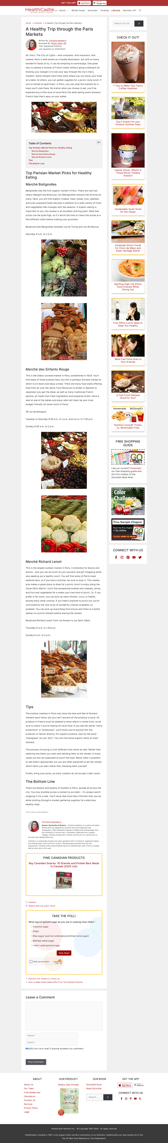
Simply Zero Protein (68, 1084)
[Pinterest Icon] (128, 557)
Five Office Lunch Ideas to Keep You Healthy (128, 324)
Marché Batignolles (40, 151)
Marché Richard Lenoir (42, 157)
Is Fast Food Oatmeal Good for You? (128, 396)
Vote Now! (64, 953)
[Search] (138, 24)
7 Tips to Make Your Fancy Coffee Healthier (128, 87)
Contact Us (29, 1100)
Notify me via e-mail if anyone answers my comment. (55, 1048)
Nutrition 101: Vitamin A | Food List (44, 979)
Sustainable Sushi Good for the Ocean (128, 210)
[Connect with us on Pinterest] (131, 1099)
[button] (139, 10)
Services (28, 1104)
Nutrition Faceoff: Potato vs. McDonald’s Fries (128, 426)
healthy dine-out (35, 906)
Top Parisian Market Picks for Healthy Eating (50, 148)
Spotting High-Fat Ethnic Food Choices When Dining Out (128, 287)
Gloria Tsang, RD (58, 43)
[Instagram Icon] (122, 557)
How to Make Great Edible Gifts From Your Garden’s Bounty (55, 982)
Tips (31, 160)
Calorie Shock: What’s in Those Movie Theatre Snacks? (127, 173)
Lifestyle (32, 902)
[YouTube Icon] (134, 557)
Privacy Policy (31, 1108)
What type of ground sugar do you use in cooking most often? (61, 922)
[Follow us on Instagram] (126, 1099)
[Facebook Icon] (116, 557)
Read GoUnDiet (94, 1088)
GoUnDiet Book (94, 1084)
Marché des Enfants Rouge (43, 154)
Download (135, 468)
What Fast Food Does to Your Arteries (128, 360)
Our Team (29, 1088)
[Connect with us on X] (140, 1099)
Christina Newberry (57, 40)
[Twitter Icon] (140, 557)
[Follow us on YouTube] (135, 1099)
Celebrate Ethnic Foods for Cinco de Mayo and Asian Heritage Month (128, 248)
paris (46, 906)
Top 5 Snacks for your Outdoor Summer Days (128, 123)
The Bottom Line (36, 163)
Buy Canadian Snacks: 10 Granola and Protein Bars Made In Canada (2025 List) (64, 865)
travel (52, 906)
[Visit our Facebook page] (122, 1099)
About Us (28, 1084)
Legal (26, 1112)
